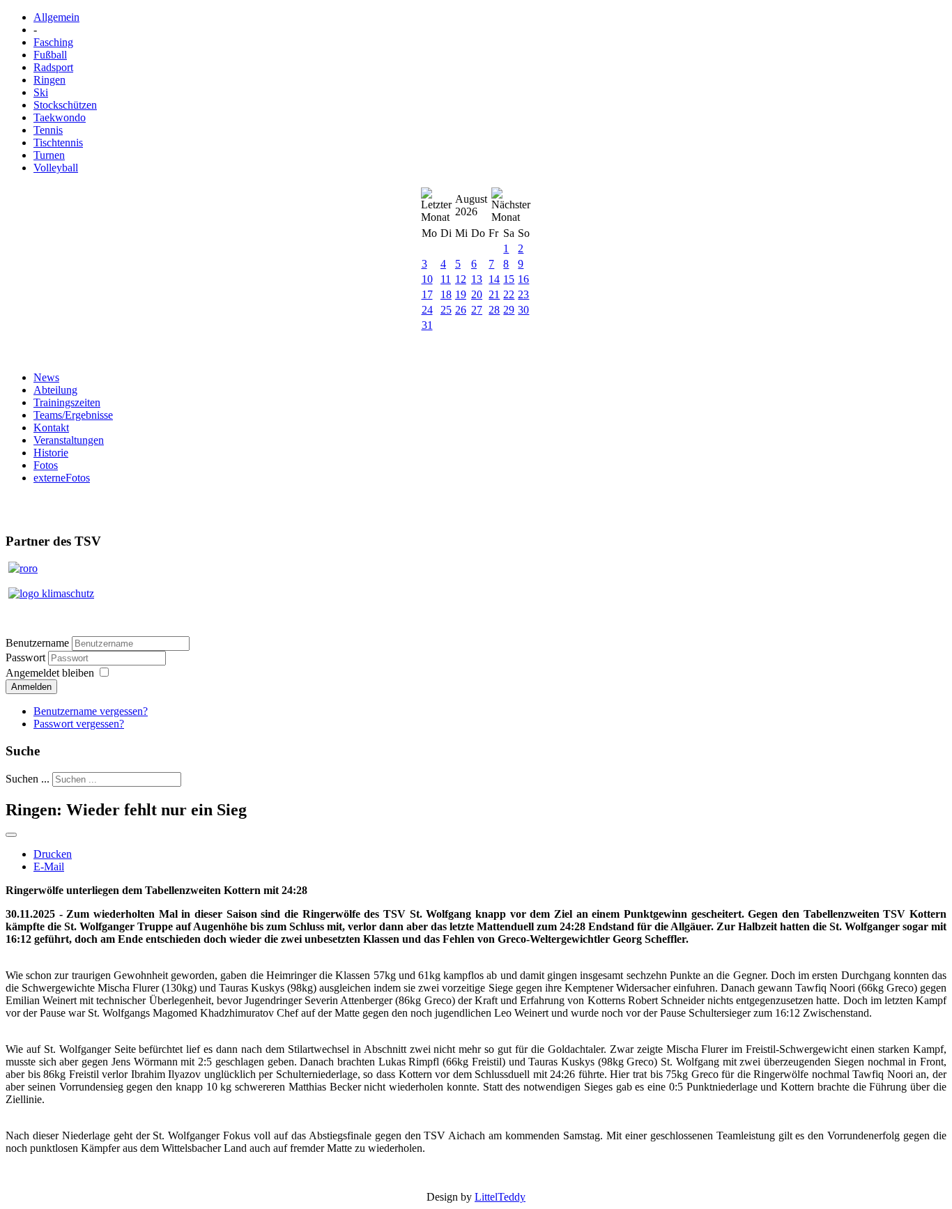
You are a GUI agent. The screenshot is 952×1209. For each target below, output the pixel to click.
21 (494, 294)
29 (508, 310)
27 (476, 310)
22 (508, 294)
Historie (50, 453)
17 (427, 294)
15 (508, 279)
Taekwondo (59, 117)
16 (523, 279)
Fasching (53, 42)
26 (460, 310)
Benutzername (37, 643)
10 (427, 279)
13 (476, 279)
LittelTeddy (500, 1197)
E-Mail (48, 866)
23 (523, 294)
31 (427, 325)
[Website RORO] (23, 568)
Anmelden (31, 686)
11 (445, 279)
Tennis (48, 130)
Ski (40, 92)
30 (523, 310)
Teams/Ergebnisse (73, 415)
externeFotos (61, 478)
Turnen (49, 155)
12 (460, 279)
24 (427, 310)
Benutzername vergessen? (90, 711)
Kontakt (51, 427)
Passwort (27, 657)
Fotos (45, 465)
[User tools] (11, 835)
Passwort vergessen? (78, 724)
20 (476, 294)
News (46, 377)
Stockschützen (65, 105)
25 (446, 310)
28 (494, 310)
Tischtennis (58, 142)
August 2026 (471, 205)
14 (494, 279)
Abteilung (55, 390)
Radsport (53, 67)
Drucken (52, 854)
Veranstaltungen (68, 440)
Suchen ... (27, 779)
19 (460, 294)
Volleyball (55, 168)
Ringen (49, 80)
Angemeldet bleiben (50, 673)
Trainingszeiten (66, 402)
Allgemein (56, 17)
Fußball (50, 55)
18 (446, 294)
